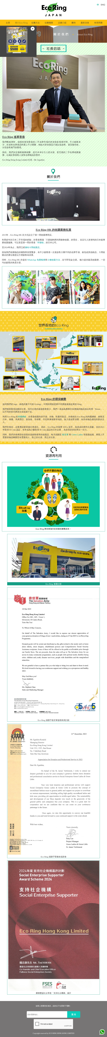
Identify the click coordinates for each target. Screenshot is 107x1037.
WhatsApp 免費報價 (36, 260)
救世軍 (65, 434)
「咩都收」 (40, 242)
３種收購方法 (53, 260)
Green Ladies (77, 434)
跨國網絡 (22, 417)
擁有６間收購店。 (33, 247)
